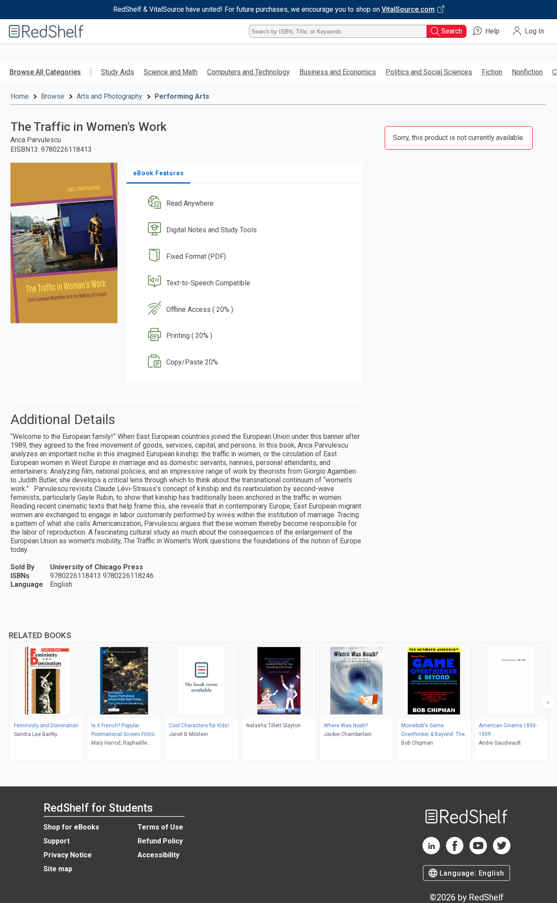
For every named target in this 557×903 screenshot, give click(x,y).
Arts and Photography (109, 96)
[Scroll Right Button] (548, 702)
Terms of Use (160, 827)
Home (19, 96)
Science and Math (171, 72)
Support (57, 841)
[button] (246, 204)
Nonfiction (527, 72)
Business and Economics (337, 72)
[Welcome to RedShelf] (46, 31)
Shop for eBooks (71, 827)
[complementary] (278, 685)
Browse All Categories (45, 72)
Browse (52, 96)
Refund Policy (160, 841)
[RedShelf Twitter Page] (501, 852)
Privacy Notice (68, 855)
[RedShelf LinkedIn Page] (431, 852)
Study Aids (117, 72)
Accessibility (158, 855)
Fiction (492, 72)
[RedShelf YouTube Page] (478, 852)
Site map (58, 869)
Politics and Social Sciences (429, 72)
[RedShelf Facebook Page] (454, 852)
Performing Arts (181, 96)
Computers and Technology (248, 72)
